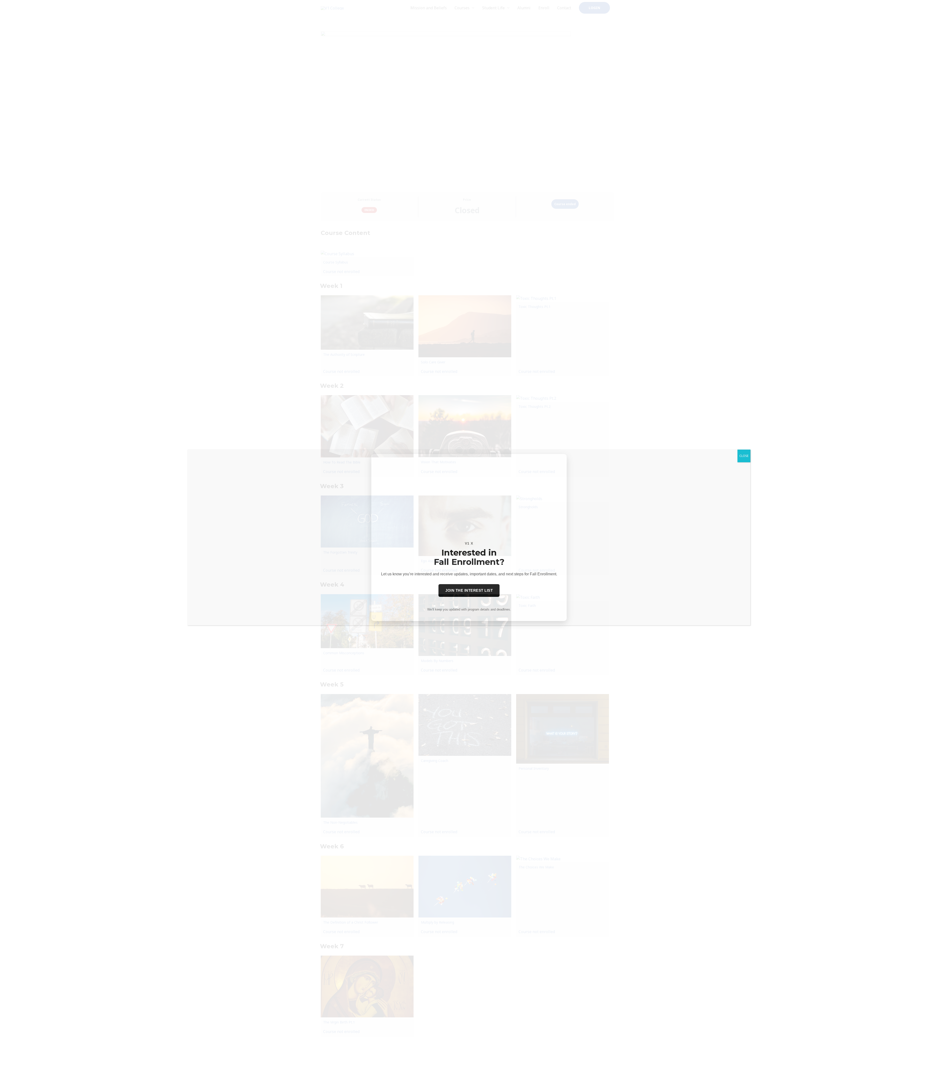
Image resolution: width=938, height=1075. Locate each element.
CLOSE (743, 456)
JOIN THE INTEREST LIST (469, 590)
